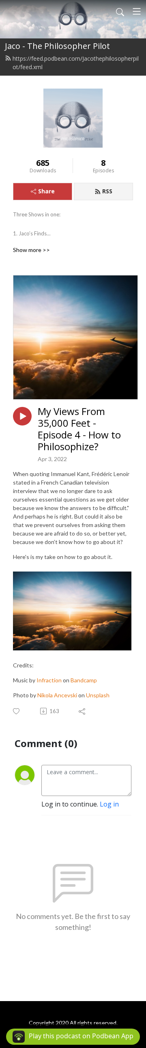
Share (46, 191)
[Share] (82, 711)
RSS (107, 191)
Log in (109, 804)
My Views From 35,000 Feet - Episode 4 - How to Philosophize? (79, 429)
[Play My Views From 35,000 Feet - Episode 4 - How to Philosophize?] (22, 416)
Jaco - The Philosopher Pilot (57, 45)
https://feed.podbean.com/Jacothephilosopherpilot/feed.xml (76, 63)
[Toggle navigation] (136, 11)
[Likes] (16, 711)
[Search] (120, 11)
